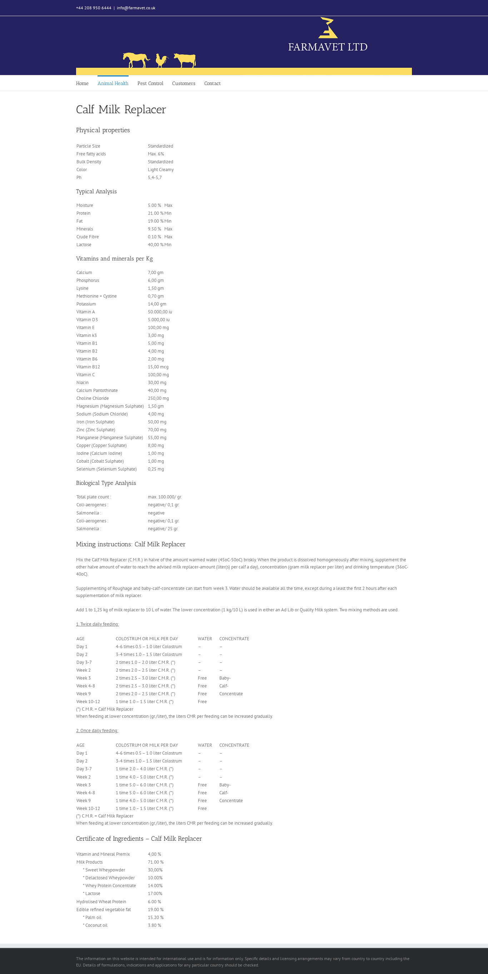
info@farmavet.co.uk (136, 7)
